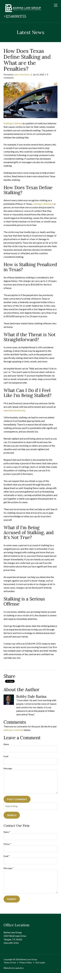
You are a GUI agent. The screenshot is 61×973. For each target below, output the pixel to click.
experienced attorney (14, 410)
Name (6, 744)
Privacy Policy (25, 962)
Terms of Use (10, 962)
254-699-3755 (11, 943)
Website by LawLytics (14, 968)
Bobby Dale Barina (21, 74)
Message (8, 768)
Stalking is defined (13, 123)
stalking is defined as (43, 203)
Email (6, 756)
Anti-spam (40, 962)
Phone (7, 844)
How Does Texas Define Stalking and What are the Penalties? (27, 60)
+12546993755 (15, 16)
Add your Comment (13, 730)
